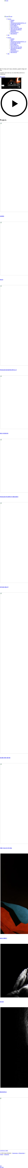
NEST (1, 279)
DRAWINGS (3, 1092)
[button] (14, 103)
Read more (2, 76)
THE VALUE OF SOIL (6, 848)
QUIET (2, 1001)
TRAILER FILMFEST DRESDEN (9, 496)
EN (1, 1166)
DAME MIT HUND (5, 757)
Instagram (6, 1154)
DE (3, 1167)
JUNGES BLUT (4, 587)
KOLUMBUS (3, 938)
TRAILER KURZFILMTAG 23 (8, 370)
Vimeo (1, 1154)
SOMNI (2, 216)
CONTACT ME (4, 1150)
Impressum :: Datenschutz (18, 1153)
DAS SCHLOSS (4, 433)
